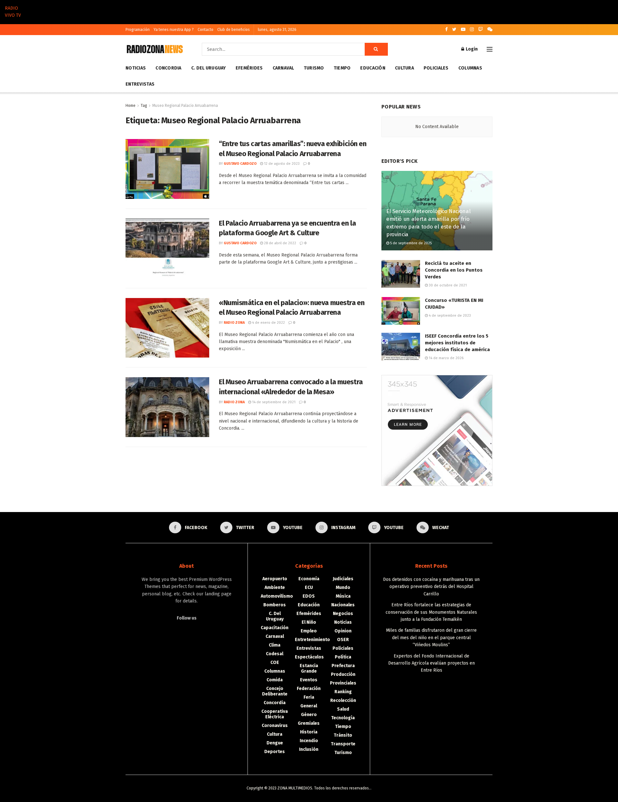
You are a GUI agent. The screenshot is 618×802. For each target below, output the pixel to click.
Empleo (309, 631)
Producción (343, 674)
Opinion (342, 631)
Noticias (136, 68)
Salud (343, 709)
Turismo (314, 68)
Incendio (309, 740)
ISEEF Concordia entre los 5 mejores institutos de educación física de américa (457, 342)
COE (274, 662)
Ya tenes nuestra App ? (174, 29)
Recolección (343, 700)
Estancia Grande (309, 668)
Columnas (470, 68)
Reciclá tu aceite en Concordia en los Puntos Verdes (453, 270)
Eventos (308, 680)
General (308, 706)
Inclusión (308, 749)
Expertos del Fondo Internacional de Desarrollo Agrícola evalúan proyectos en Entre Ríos (431, 663)
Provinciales (343, 683)
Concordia (168, 68)
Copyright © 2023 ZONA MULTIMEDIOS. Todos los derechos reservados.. (309, 788)
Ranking (343, 692)
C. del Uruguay (208, 68)
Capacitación (274, 627)
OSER (343, 639)
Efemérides (249, 68)
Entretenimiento (312, 639)
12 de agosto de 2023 (281, 164)
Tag (144, 105)
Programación (138, 29)
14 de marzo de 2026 (446, 358)
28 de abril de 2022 (279, 243)
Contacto (205, 29)
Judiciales (343, 579)
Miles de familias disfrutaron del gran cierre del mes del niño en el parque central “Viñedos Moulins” (431, 638)
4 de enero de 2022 (268, 323)
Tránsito (343, 735)
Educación (372, 68)
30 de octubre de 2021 (447, 285)
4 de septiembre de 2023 (449, 315)
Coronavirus (275, 725)
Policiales (436, 68)
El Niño (309, 622)
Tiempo (342, 68)
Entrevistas (140, 84)
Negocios (343, 613)
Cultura (404, 68)
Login (471, 49)
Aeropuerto (274, 579)
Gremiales (309, 723)
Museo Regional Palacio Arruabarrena (185, 105)
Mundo (343, 587)
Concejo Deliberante (274, 691)
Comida (275, 680)
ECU (309, 587)
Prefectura (343, 665)
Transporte (343, 744)
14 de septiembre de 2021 (273, 402)
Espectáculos (309, 657)
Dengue (275, 743)
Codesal (274, 654)
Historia (308, 732)
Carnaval (283, 68)
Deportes (274, 751)
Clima (274, 645)
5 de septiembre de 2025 (410, 243)
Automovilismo (277, 596)
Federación (309, 688)
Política (343, 657)
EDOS (309, 596)
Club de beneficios (233, 29)
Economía (308, 579)
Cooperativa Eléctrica (274, 714)
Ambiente (275, 587)
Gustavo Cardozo (240, 164)
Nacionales (343, 605)
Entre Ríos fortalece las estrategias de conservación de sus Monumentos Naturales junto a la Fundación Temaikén (431, 612)
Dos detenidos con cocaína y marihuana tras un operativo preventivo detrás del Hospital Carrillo (431, 587)
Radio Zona (234, 323)
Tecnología (343, 718)
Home (131, 105)
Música (343, 596)
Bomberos (274, 605)
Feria (309, 697)
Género (309, 714)
